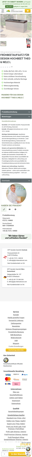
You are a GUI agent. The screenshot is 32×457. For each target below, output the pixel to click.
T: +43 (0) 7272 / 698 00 (15, 258)
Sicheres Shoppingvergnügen (16, 329)
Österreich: (6, 218)
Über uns (16, 392)
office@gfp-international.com (15, 129)
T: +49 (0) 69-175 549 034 (15, 279)
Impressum (16, 401)
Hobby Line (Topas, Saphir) (16, 421)
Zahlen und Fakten (16, 398)
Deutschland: (7, 223)
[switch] (28, 454)
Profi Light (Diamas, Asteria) (16, 432)
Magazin (16, 343)
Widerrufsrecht (16, 338)
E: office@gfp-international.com (17, 260)
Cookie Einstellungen (16, 346)
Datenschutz (16, 403)
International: (7, 229)
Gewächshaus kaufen (16, 415)
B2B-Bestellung (16, 335)
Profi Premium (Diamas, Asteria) (16, 434)
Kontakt (16, 315)
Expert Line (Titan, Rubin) (16, 424)
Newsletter (16, 326)
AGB (16, 341)
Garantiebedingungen (16, 411)
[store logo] (14, 11)
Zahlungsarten (16, 323)
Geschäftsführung (16, 395)
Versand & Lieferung (16, 320)
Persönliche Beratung (16, 332)
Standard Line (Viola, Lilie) (16, 418)
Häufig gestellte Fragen (16, 318)
